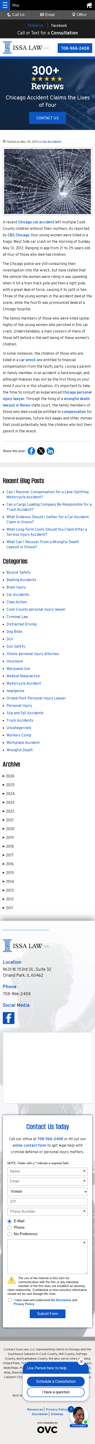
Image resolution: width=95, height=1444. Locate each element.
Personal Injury (19, 706)
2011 (8, 908)
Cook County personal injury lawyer (36, 609)
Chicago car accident (36, 222)
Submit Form (47, 1314)
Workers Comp (18, 735)
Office (81, 15)
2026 (8, 776)
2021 (8, 820)
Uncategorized (18, 728)
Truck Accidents (19, 720)
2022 (8, 811)
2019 (8, 838)
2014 (8, 882)
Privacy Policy (24, 1304)
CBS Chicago (18, 235)
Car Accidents (51, 142)
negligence (15, 691)
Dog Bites (14, 632)
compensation (74, 412)
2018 (8, 846)
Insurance (14, 661)
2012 (8, 899)
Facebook (59, 26)
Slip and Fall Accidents (25, 713)
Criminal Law (17, 617)
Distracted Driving (21, 624)
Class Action (16, 602)
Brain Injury (16, 587)
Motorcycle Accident (23, 683)
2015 (8, 873)
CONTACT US (47, 118)
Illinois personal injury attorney (32, 654)
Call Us (18, 15)
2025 (9, 785)
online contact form (29, 1145)
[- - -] (5, 5)
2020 (8, 829)
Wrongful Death (19, 750)
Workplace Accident (23, 743)
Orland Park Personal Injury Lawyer (36, 698)
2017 (8, 855)
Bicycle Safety (18, 572)
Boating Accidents (21, 580)
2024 (9, 794)
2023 (8, 803)
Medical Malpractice (23, 676)
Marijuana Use (18, 669)
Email (50, 15)
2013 (8, 890)
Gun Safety (15, 646)
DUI (9, 639)
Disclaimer (63, 1300)
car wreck (27, 360)
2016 (8, 864)
